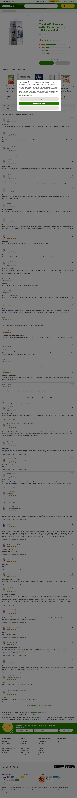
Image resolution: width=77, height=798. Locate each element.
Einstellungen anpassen (39, 99)
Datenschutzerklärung (27, 95)
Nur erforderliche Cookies (39, 108)
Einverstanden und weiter (39, 103)
